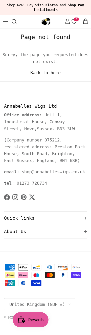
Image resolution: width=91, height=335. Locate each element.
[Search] (16, 21)
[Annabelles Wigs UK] (45, 22)
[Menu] (5, 21)
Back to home (45, 72)
